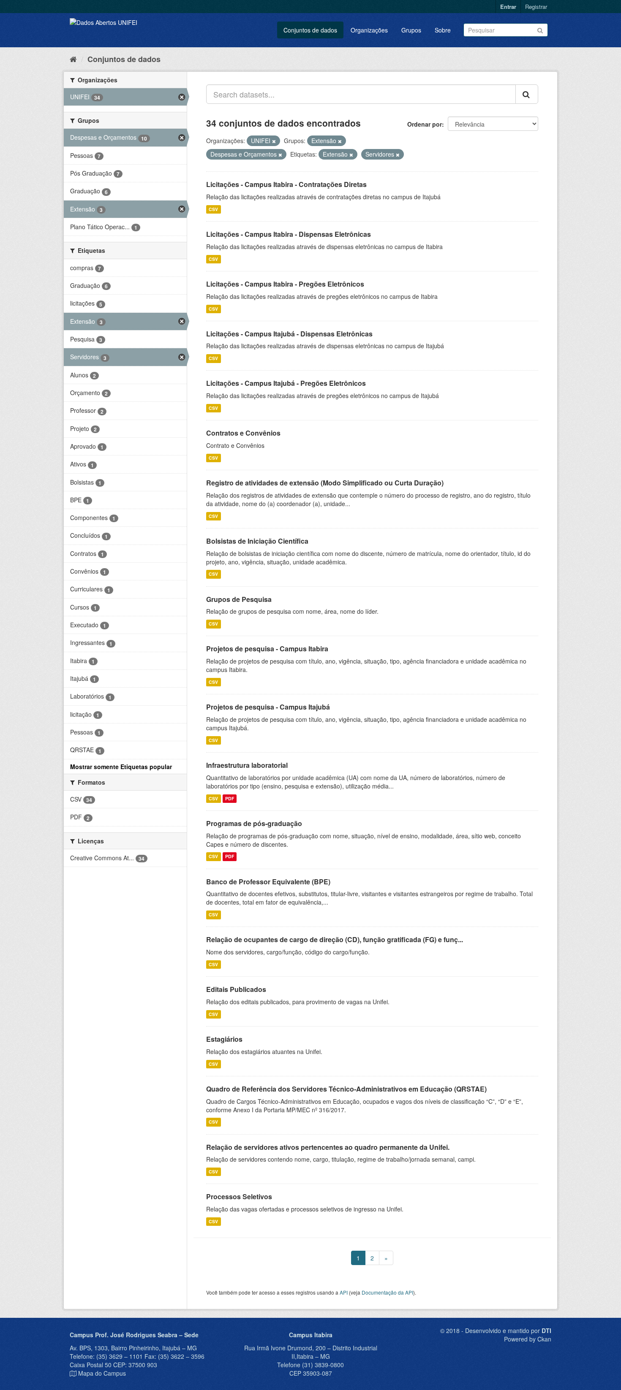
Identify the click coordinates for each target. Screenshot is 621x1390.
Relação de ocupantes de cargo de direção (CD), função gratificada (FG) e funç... (334, 939)
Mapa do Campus (102, 1373)
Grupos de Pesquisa (239, 599)
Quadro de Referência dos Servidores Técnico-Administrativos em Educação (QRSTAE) (346, 1089)
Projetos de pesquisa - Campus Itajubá (268, 707)
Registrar (536, 7)
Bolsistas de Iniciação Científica (257, 541)
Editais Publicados (236, 989)
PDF (229, 798)
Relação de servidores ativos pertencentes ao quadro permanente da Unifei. (327, 1147)
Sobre (443, 30)
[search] (526, 94)
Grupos (411, 30)
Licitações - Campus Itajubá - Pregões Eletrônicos (286, 383)
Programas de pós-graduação (254, 823)
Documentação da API (387, 1292)
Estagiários (224, 1039)
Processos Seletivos (239, 1196)
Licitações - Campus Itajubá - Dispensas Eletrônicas (289, 334)
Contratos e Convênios (243, 433)
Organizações (369, 30)
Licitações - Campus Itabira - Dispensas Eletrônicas (288, 234)
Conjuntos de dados (310, 30)
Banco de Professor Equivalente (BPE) (268, 881)
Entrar (508, 7)
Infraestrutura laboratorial (247, 765)
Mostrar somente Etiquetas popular (121, 766)
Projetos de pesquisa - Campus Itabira (267, 648)
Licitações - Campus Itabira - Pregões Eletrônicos (285, 284)
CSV (213, 209)
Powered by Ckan (527, 1339)
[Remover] (274, 141)
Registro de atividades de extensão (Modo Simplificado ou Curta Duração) (325, 483)
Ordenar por (424, 124)
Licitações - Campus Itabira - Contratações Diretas (286, 184)
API (344, 1292)
